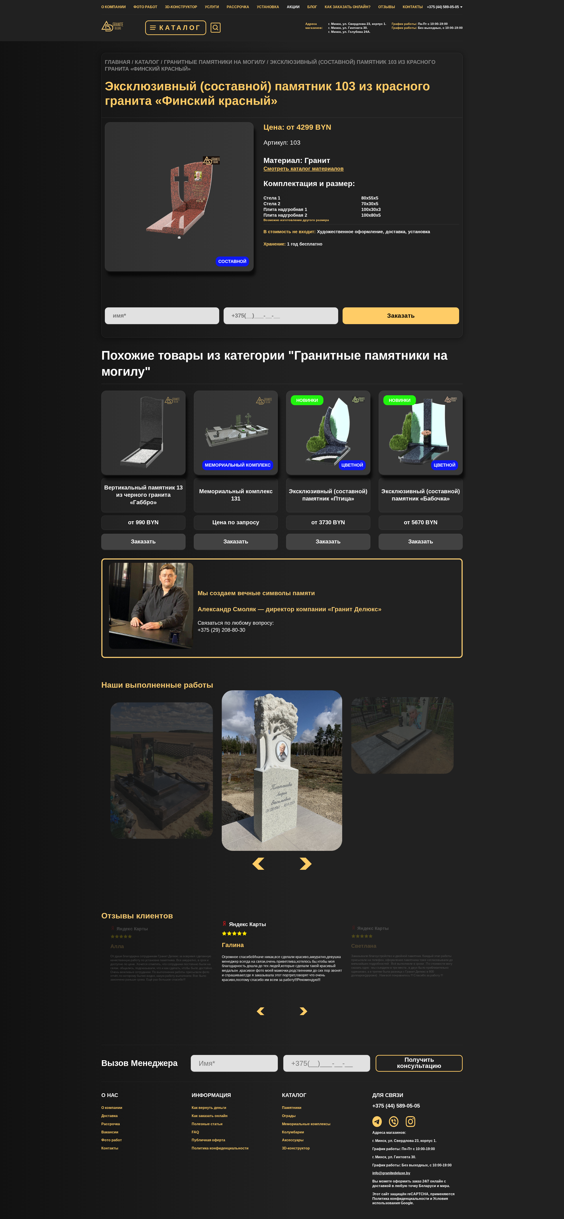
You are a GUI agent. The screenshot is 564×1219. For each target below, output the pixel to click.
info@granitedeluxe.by (391, 1173)
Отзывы (386, 7)
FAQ (195, 1132)
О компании (113, 7)
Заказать (143, 541)
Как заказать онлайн (210, 1116)
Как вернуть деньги (209, 1108)
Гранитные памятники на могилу (214, 62)
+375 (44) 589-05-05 (443, 7)
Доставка (109, 1116)
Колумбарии (293, 1132)
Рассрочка (238, 7)
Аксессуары (293, 1140)
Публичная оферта (208, 1140)
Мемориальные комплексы (306, 1124)
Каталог (180, 27)
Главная (117, 62)
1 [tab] (179, 237)
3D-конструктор (181, 7)
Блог (312, 7)
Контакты (413, 7)
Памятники (291, 1108)
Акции (293, 7)
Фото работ (145, 7)
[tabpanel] (179, 197)
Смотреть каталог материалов (303, 169)
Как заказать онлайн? (348, 7)
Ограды (289, 1116)
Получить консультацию (419, 1062)
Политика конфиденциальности (220, 1148)
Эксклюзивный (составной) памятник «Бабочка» (420, 495)
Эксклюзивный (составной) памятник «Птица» (328, 495)
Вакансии (109, 1132)
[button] (260, 1011)
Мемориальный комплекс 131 (236, 495)
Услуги (212, 7)
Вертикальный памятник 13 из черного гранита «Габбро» (143, 495)
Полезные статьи (207, 1124)
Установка (268, 7)
